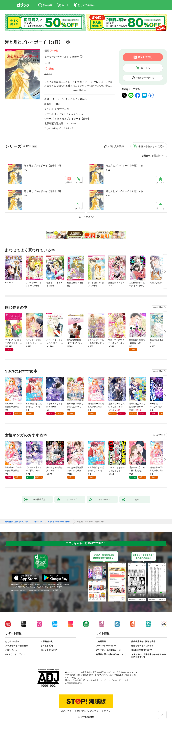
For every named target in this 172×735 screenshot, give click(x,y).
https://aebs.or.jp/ (74, 683)
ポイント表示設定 (49, 650)
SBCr (57, 104)
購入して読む (145, 57)
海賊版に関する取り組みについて (111, 654)
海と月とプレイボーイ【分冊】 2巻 (124, 165)
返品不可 (48, 74)
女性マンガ (63, 108)
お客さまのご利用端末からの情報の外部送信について (148, 655)
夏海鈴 (75, 56)
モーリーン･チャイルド (56, 56)
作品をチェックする (145, 78)
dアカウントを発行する (73, 711)
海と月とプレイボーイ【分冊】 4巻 (124, 191)
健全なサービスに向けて (142, 645)
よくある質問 (47, 645)
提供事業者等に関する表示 (143, 641)
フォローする (81, 56)
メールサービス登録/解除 (16, 645)
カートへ (145, 68)
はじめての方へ (12, 641)
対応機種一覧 (47, 641)
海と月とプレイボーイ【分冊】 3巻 (42, 191)
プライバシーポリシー (106, 645)
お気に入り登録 (115, 146)
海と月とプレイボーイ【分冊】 (73, 118)
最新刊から (160, 155)
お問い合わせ (11, 650)
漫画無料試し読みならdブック (16, 522)
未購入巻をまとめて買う (151, 146)
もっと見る (158, 307)
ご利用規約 (101, 641)
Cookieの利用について (141, 650)
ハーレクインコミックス (70, 113)
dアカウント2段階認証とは (108, 650)
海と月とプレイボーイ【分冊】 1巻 (42, 165)
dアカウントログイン (15, 654)
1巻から (147, 155)
